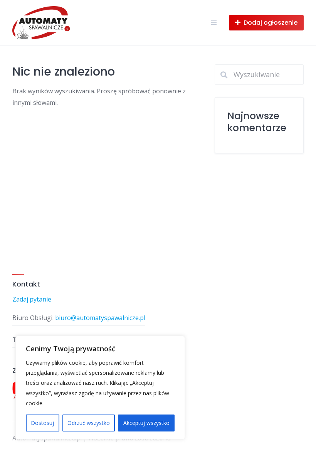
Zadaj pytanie (31, 299)
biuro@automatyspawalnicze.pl (100, 317)
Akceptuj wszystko (146, 422)
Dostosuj (42, 422)
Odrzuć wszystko (88, 422)
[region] (100, 388)
